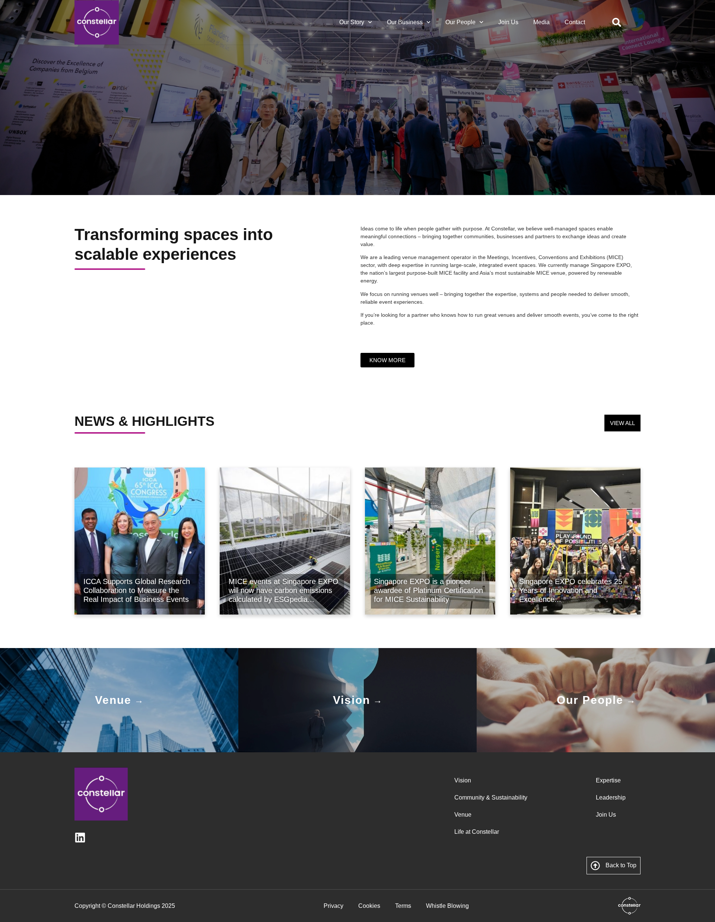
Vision (462, 780)
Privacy (333, 906)
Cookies (369, 906)
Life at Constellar (476, 832)
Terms (403, 906)
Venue (462, 814)
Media (541, 22)
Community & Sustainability (490, 797)
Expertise (608, 780)
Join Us (508, 22)
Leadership (611, 797)
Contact (575, 22)
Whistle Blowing (447, 906)
